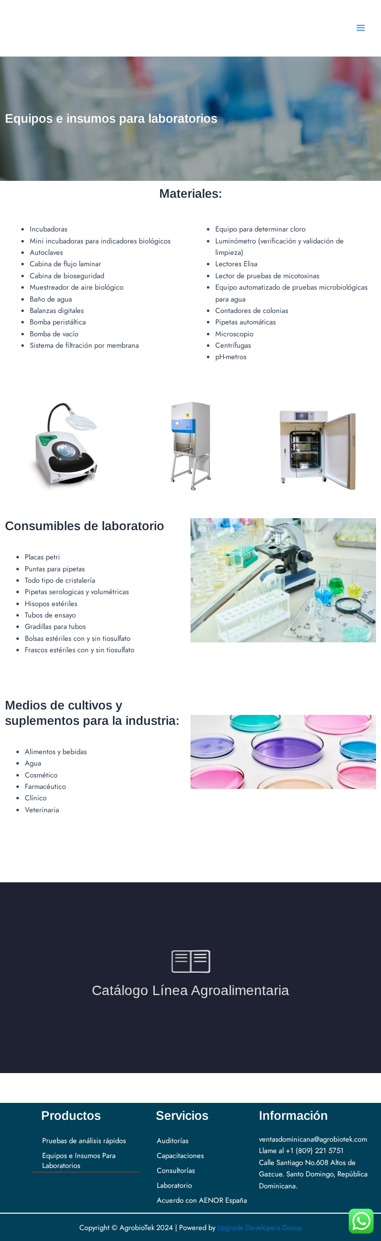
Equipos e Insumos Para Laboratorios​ (79, 1160)
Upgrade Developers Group (259, 1227)
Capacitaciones (180, 1155)
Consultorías (176, 1170)
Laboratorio (174, 1185)
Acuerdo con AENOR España (202, 1200)
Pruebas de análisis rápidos (84, 1140)
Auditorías (173, 1140)
